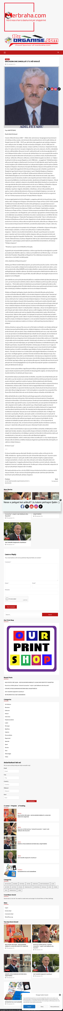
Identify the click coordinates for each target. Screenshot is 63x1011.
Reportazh (7, 738)
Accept (29, 1006)
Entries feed (8, 910)
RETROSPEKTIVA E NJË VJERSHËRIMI (15, 694)
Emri (5, 794)
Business (7, 707)
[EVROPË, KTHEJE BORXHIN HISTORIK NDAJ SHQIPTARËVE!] (10, 842)
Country (6, 781)
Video (6, 756)
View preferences (54, 1006)
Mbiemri (6, 788)
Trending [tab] (22, 806)
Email (34, 583)
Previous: (17, 481)
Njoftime (7, 729)
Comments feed (9, 914)
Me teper (7, 726)
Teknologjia (8, 753)
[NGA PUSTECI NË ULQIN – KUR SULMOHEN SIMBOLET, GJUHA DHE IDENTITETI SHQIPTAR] (10, 815)
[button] (60, 995)
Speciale (7, 741)
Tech (6, 750)
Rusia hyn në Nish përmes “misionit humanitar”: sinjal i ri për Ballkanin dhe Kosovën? (16, 514)
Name (7, 583)
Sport (6, 744)
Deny (42, 1006)
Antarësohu (31, 801)
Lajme (6, 723)
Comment (8, 562)
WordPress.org (9, 917)
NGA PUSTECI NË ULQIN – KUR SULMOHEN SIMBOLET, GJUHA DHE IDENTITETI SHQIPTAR (29, 682)
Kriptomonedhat (9, 719)
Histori (7, 713)
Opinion (7, 59)
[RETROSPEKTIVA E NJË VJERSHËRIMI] (10, 870)
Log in (6, 907)
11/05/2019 (10, 64)
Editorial (7, 710)
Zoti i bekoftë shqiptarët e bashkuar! (15, 542)
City (5, 774)
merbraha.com (12, 1010)
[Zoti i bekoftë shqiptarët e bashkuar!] (17, 531)
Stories (7, 747)
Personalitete (8, 735)
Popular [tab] (14, 806)
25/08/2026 (10, 518)
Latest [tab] (7, 806)
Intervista (7, 716)
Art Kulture (8, 704)
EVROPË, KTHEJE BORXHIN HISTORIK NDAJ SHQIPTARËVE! (21, 688)
